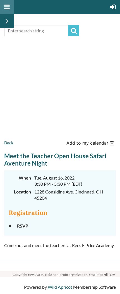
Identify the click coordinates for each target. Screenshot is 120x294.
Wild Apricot (60, 287)
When (25, 177)
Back (8, 142)
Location (22, 191)
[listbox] (91, 143)
